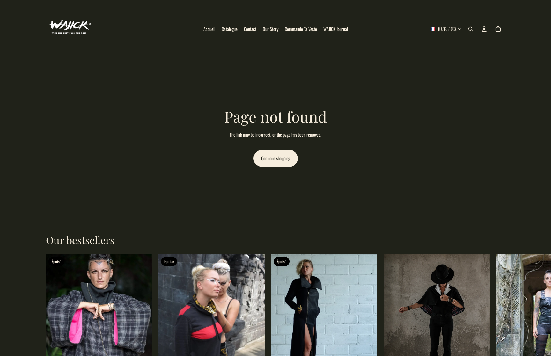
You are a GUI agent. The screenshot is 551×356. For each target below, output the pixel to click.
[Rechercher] (471, 29)
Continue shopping (275, 158)
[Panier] (498, 29)
